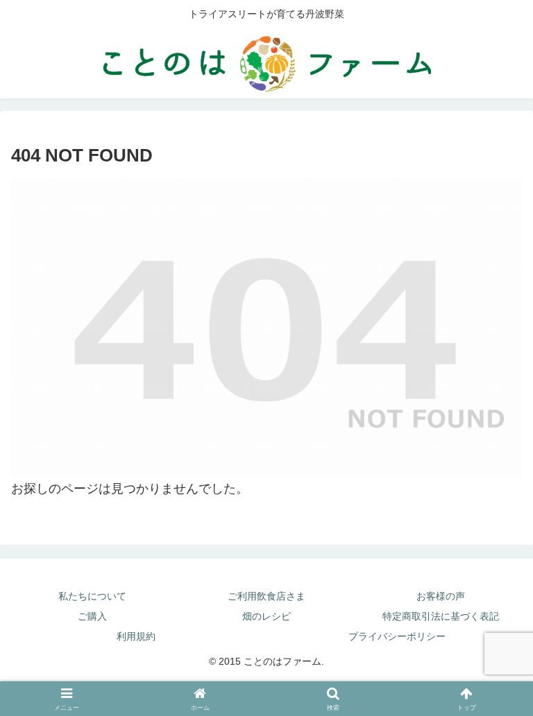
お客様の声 (440, 596)
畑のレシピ (266, 616)
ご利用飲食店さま (266, 596)
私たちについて (92, 596)
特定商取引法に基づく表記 (440, 616)
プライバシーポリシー (397, 636)
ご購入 (92, 616)
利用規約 (136, 636)
